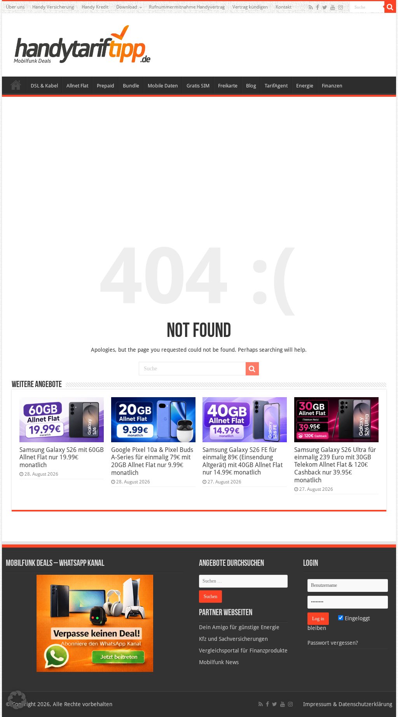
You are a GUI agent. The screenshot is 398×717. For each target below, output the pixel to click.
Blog (251, 86)
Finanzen (332, 86)
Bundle (131, 86)
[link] (95, 623)
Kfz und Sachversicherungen (233, 639)
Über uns (15, 7)
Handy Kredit (95, 7)
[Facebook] (317, 7)
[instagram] (340, 7)
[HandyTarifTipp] (81, 43)
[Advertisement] (199, 160)
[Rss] (311, 7)
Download (126, 7)
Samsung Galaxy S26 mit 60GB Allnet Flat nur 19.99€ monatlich (61, 457)
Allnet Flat (77, 86)
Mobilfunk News (219, 662)
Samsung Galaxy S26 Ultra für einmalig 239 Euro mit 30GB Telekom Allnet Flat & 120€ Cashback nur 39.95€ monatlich (335, 465)
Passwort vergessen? (332, 643)
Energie (304, 86)
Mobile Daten (163, 86)
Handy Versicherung (53, 7)
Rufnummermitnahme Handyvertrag (187, 7)
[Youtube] (333, 7)
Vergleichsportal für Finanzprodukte (243, 650)
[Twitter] (324, 7)
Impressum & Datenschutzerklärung (347, 704)
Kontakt (284, 7)
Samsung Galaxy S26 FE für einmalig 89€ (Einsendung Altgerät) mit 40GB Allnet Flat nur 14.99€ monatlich (242, 461)
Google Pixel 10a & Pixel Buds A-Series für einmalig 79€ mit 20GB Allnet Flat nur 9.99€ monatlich (152, 461)
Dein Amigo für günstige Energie (239, 627)
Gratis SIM (198, 86)
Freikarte (227, 86)
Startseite (16, 85)
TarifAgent (276, 86)
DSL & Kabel (44, 86)
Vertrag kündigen (250, 7)
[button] (390, 7)
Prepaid (105, 86)
